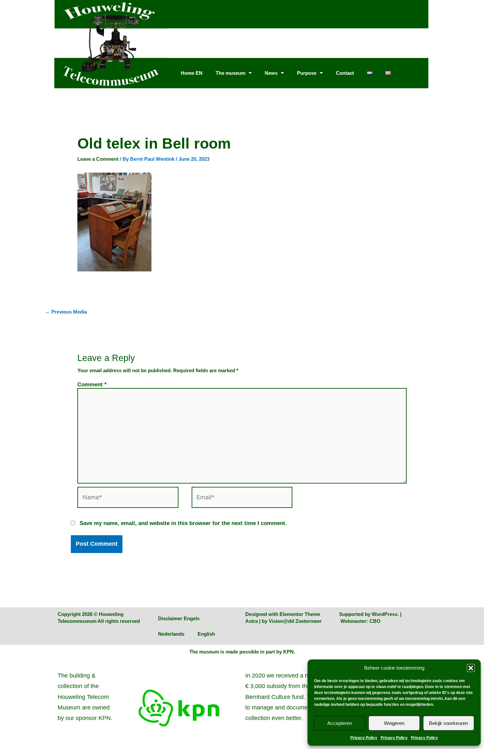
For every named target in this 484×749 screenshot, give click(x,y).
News (271, 73)
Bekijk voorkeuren (448, 723)
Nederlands (171, 634)
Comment (92, 384)
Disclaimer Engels (179, 618)
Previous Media (66, 312)
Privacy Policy (363, 737)
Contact (345, 73)
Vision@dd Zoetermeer (295, 621)
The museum (230, 73)
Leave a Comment (98, 159)
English (206, 634)
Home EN (191, 73)
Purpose (306, 73)
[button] (471, 668)
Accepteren (339, 723)
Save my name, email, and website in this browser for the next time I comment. (183, 523)
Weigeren (394, 723)
